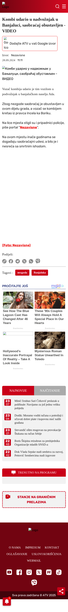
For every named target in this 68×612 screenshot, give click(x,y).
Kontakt (52, 547)
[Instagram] (29, 572)
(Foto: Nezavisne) (16, 245)
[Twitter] (39, 572)
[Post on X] (24, 261)
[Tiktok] (59, 572)
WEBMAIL (34, 560)
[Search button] (57, 6)
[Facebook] (19, 572)
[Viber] (34, 582)
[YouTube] (9, 572)
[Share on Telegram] (17, 261)
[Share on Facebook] (11, 261)
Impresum (32, 547)
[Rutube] (49, 572)
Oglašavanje (17, 554)
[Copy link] (4, 261)
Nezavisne (28, 127)
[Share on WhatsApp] (31, 261)
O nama (15, 547)
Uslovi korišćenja (46, 554)
